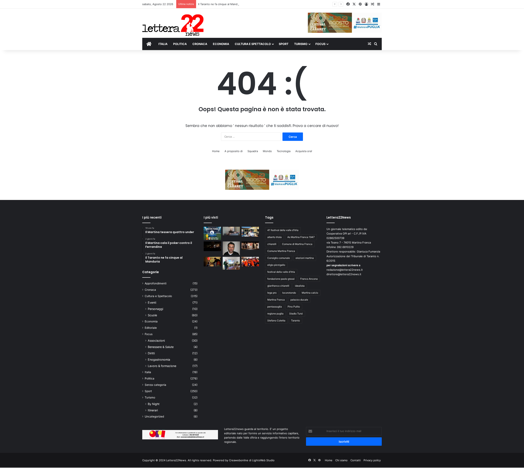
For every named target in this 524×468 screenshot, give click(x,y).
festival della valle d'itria (281, 271)
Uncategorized (154, 416)
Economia (151, 321)
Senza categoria (155, 384)
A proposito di (234, 151)
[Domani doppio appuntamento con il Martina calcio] (212, 233)
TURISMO (300, 44)
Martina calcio (310, 292)
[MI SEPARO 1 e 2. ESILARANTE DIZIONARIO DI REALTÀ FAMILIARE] (250, 245)
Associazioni (156, 340)
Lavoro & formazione (162, 366)
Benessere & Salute (161, 347)
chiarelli (271, 244)
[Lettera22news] (172, 22)
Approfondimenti (155, 283)
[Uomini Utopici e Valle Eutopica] (212, 246)
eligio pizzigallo (276, 264)
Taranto (295, 320)
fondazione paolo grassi (281, 278)
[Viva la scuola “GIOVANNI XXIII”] (250, 262)
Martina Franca (276, 299)
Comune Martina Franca (281, 251)
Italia (148, 372)
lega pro (272, 292)
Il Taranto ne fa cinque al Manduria (220, 4)
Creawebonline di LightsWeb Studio (251, 460)
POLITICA (180, 44)
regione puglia (275, 313)
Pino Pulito (294, 306)
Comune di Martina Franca (297, 244)
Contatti (355, 460)
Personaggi (155, 309)
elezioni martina (305, 257)
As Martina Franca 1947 (301, 237)
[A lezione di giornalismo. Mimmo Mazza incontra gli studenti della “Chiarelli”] (231, 263)
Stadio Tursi (296, 313)
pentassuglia (274, 306)
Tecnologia (283, 151)
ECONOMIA (221, 44)
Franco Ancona (309, 278)
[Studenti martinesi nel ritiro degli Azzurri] (250, 232)
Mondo (267, 151)
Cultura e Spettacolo (158, 296)
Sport (148, 391)
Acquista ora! (303, 151)
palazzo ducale (299, 299)
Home (216, 151)
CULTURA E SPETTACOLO (253, 44)
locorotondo (289, 292)
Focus (148, 334)
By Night (153, 404)
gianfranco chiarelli (278, 285)
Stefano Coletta (276, 320)
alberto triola (274, 237)
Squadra (252, 151)
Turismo (150, 397)
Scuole (152, 315)
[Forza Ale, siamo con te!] (231, 248)
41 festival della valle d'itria (282, 230)
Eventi (152, 302)
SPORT (283, 44)
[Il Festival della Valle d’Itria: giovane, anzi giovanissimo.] (212, 262)
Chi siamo (341, 460)
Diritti (151, 353)
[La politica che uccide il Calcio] (231, 231)
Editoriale (151, 327)
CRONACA (199, 44)
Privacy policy (372, 460)
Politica (149, 378)
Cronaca (150, 289)
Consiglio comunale (278, 257)
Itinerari (153, 410)
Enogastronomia (159, 359)
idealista (300, 285)
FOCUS (320, 44)
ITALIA (162, 44)
